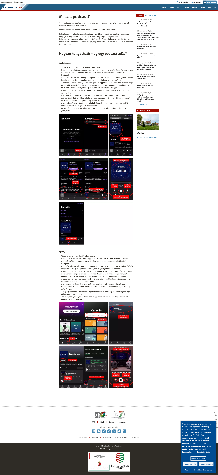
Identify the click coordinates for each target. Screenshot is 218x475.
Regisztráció (197, 2)
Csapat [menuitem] (164, 7)
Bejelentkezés (183, 2)
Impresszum (83, 437)
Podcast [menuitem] (194, 7)
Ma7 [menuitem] (209, 7)
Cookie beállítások (121, 437)
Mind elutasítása (190, 464)
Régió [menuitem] (187, 7)
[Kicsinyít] (216, 420)
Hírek (102, 422)
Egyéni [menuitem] (172, 7)
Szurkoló (122, 422)
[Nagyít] (216, 415)
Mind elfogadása (206, 464)
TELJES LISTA (143, 104)
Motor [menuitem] (179, 7)
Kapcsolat (95, 437)
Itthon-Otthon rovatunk (146, 137)
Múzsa (111, 422)
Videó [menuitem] (203, 7)
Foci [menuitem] (156, 7)
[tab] (140, 15)
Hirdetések (135, 437)
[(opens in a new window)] (93, 431)
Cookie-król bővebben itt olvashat (198, 470)
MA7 (93, 422)
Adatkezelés (107, 437)
